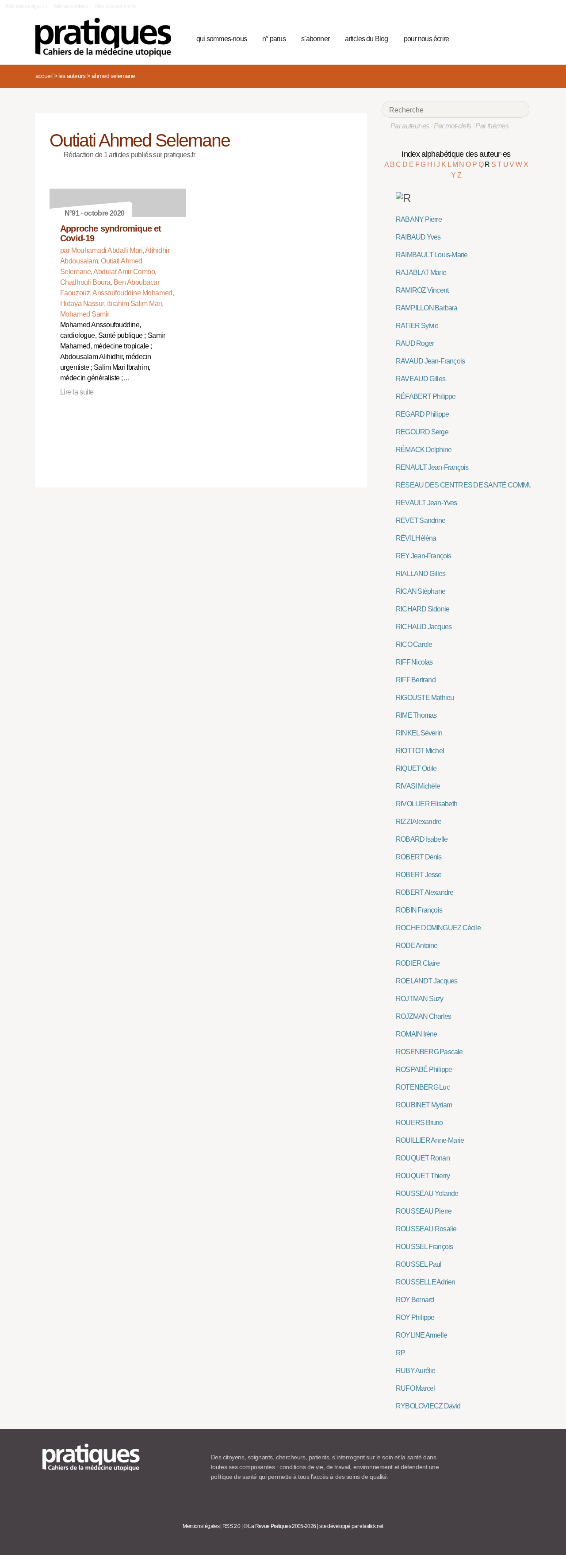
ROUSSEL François (424, 1246)
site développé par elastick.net (351, 1526)
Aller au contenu (71, 6)
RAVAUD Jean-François (430, 361)
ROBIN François (419, 910)
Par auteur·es (409, 126)
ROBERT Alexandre (424, 892)
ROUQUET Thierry (423, 1176)
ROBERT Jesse (419, 874)
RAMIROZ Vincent (422, 290)
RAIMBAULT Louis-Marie (431, 255)
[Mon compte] (505, 37)
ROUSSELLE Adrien (425, 1282)
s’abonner (315, 39)
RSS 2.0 (231, 1526)
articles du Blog (366, 39)
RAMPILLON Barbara (427, 308)
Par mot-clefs (452, 126)
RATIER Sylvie (417, 325)
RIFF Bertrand (416, 680)
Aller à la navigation (26, 6)
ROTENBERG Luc (423, 1087)
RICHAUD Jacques (423, 627)
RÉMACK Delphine (423, 449)
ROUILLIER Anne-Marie (430, 1140)
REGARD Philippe (422, 414)
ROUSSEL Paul (419, 1264)
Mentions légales (201, 1526)
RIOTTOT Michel (420, 750)
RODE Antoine (417, 945)
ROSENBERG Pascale (429, 1052)
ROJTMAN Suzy (420, 998)
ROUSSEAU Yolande (427, 1193)
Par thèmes (492, 126)
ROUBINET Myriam (424, 1105)
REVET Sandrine (420, 520)
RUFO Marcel (415, 1388)
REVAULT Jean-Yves (426, 503)
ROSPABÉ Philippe (424, 1069)
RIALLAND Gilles (420, 573)
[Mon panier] (489, 37)
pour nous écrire (426, 39)
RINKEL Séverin (419, 733)
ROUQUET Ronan (423, 1158)
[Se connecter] (520, 37)
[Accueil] (106, 37)
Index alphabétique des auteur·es (456, 154)
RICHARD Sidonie (422, 609)
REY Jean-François (423, 556)
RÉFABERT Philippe (426, 396)
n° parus (274, 39)
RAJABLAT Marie (421, 272)
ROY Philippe (415, 1317)
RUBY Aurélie (416, 1370)
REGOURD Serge (422, 432)
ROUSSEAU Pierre (423, 1211)
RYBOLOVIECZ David (428, 1406)
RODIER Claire (418, 963)
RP (400, 1353)
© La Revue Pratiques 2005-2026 (280, 1526)
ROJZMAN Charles (423, 1016)
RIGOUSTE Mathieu (425, 697)
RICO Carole (414, 644)
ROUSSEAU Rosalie (426, 1229)
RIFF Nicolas (414, 662)
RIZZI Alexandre (418, 821)
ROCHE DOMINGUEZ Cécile (438, 928)
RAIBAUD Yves (418, 237)
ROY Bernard (415, 1300)
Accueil (43, 75)
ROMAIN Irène (416, 1034)
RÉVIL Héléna (416, 538)
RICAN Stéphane (420, 591)
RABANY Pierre (419, 219)
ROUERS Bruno (419, 1122)
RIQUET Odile (416, 768)
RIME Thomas (416, 715)
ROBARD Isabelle (421, 839)
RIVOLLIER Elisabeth (426, 804)
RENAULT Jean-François (432, 467)
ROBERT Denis (419, 857)
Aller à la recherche (115, 6)
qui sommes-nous (221, 39)
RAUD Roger (415, 343)
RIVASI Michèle (418, 786)
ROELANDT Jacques (426, 981)
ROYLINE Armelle (421, 1335)
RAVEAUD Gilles (420, 379)
